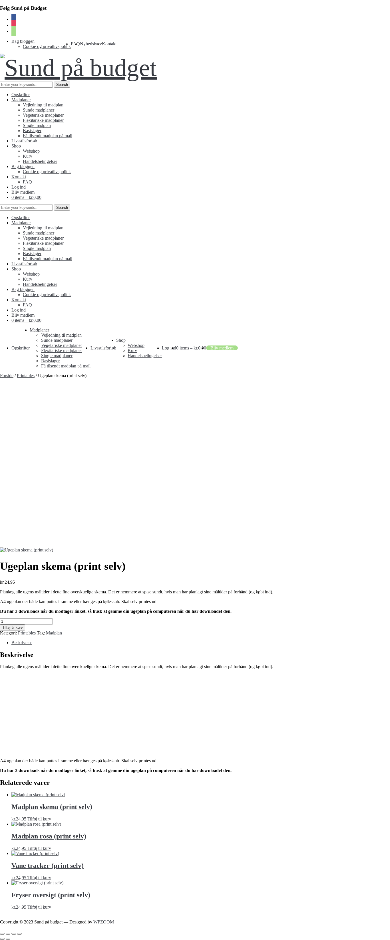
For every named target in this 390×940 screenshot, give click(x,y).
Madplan (54, 632)
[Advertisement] (195, 421)
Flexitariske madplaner (43, 120)
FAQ (27, 181)
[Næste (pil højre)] (8, 939)
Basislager (32, 130)
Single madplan (37, 125)
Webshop (31, 151)
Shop (16, 145)
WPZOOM (103, 921)
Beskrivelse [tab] (21, 642)
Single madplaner (57, 355)
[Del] (13, 934)
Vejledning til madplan (43, 104)
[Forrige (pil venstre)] (2, 939)
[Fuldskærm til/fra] (8, 934)
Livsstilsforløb (24, 140)
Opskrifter (20, 94)
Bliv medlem (23, 192)
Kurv (27, 156)
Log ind (18, 187)
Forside (6, 375)
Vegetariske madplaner (43, 115)
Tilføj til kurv (12, 627)
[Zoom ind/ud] (2, 934)
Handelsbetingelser (40, 161)
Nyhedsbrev (91, 43)
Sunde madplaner (38, 110)
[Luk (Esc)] (19, 934)
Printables (26, 375)
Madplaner (21, 99)
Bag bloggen (23, 41)
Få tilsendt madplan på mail (47, 135)
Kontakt (109, 43)
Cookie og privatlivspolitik (47, 46)
